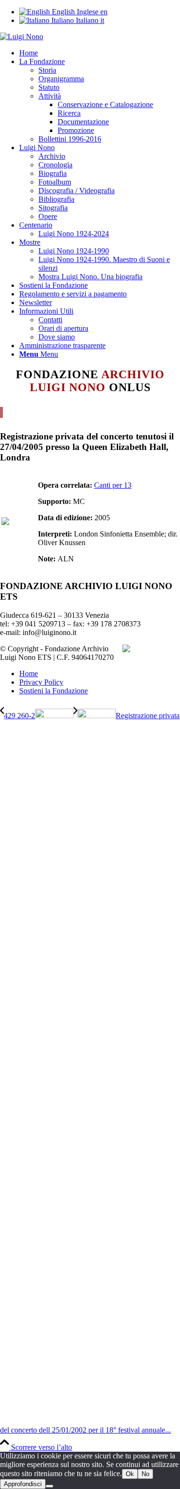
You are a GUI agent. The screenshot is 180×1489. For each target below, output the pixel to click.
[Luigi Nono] (21, 37)
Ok (130, 1474)
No (145, 1474)
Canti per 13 (113, 485)
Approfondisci (23, 1484)
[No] (49, 1486)
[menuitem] (99, 53)
